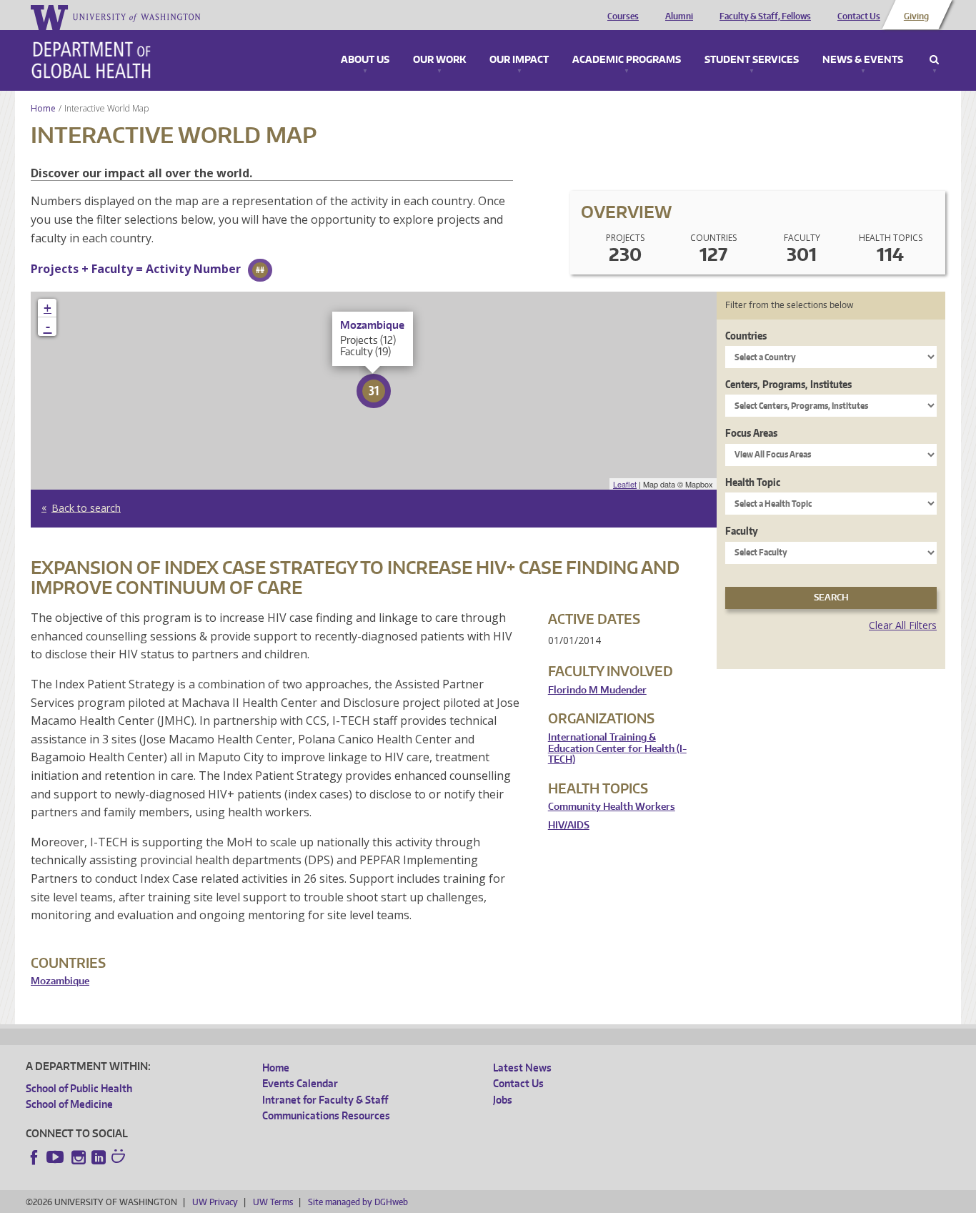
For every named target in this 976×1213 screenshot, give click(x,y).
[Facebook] (34, 1157)
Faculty (741, 531)
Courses (623, 16)
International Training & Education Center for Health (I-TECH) (617, 748)
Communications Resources (326, 1115)
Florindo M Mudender (597, 690)
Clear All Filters (903, 625)
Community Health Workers (611, 806)
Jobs (502, 1100)
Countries (746, 336)
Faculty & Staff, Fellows (765, 16)
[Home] (91, 60)
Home (43, 108)
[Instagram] (78, 1157)
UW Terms (273, 1202)
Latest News (522, 1067)
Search (934, 60)
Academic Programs (626, 60)
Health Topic (752, 482)
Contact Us (858, 16)
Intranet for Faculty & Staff (325, 1100)
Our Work (439, 60)
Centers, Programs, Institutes (788, 384)
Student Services (751, 60)
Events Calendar (300, 1083)
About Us (365, 60)
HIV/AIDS (568, 825)
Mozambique (60, 981)
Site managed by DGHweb (358, 1202)
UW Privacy (215, 1202)
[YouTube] (56, 1157)
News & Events (862, 60)
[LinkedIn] (98, 1157)
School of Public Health (79, 1088)
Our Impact (519, 60)
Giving (916, 16)
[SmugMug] (120, 1158)
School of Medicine (69, 1104)
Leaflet (625, 484)
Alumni (679, 16)
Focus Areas (751, 433)
